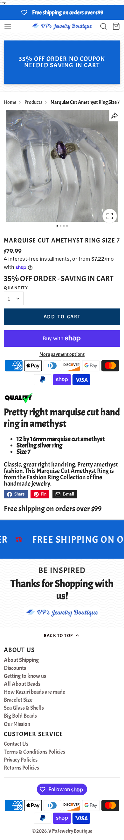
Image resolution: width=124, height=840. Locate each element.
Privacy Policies (21, 760)
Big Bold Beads (20, 716)
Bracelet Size (18, 700)
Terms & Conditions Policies (34, 752)
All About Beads (22, 684)
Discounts (15, 668)
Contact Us (16, 744)
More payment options (62, 354)
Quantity (16, 288)
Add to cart (62, 317)
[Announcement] (62, 12)
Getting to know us (25, 676)
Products (33, 102)
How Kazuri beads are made (34, 692)
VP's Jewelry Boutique (70, 831)
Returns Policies (21, 768)
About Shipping (21, 660)
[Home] (62, 26)
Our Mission (17, 724)
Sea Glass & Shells (24, 708)
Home (10, 102)
